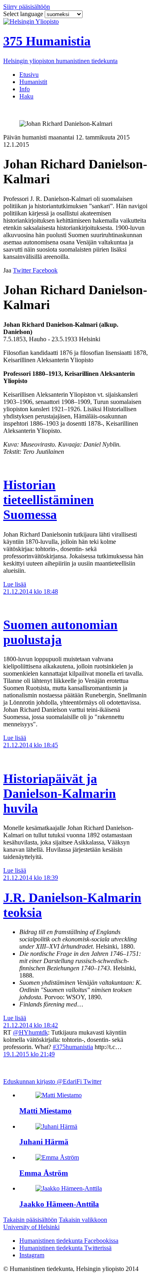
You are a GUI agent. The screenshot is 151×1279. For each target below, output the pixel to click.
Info (24, 89)
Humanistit (33, 81)
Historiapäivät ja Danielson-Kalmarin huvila (59, 793)
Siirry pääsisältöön (26, 6)
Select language (24, 13)
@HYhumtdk (30, 1032)
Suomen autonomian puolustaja (60, 632)
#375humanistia (73, 1046)
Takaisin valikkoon (83, 1219)
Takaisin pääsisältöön (30, 1219)
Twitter (92, 1081)
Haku (26, 96)
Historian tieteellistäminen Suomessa (48, 500)
